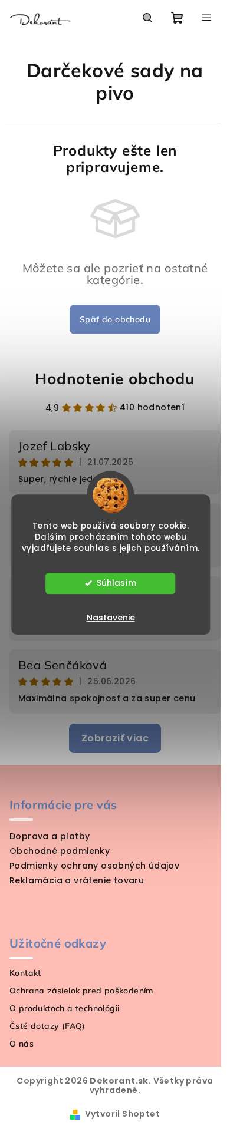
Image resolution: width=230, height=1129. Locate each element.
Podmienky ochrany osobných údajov (94, 865)
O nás (21, 1043)
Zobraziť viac (115, 738)
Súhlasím (116, 583)
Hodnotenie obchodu (115, 378)
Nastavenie (111, 617)
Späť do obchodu (115, 319)
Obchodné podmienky (59, 851)
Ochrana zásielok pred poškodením (81, 990)
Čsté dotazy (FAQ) (47, 1026)
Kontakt (25, 973)
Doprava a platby (49, 836)
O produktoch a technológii (64, 1008)
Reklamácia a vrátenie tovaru (76, 880)
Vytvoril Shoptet (122, 1114)
